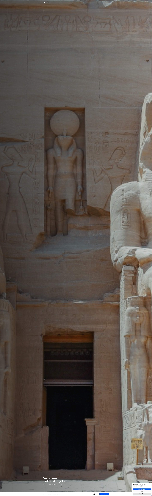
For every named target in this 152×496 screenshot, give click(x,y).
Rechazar (142, 491)
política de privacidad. (139, 486)
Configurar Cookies (141, 493)
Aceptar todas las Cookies (142, 489)
